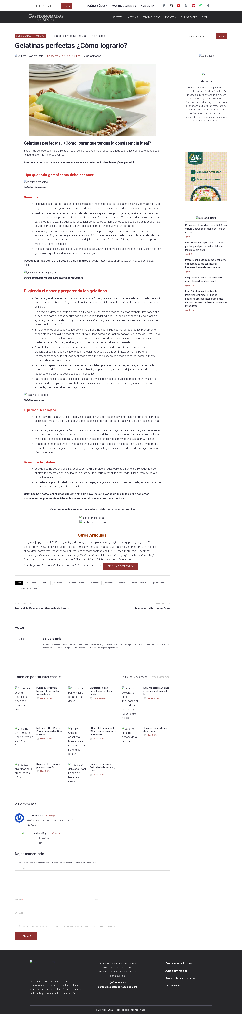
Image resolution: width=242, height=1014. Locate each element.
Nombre (19, 900)
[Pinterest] (193, 5)
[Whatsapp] (201, 5)
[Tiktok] (208, 5)
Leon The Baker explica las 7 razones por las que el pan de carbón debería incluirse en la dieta (204, 246)
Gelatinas (58, 583)
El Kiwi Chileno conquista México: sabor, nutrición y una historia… (103, 731)
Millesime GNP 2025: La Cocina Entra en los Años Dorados (49, 731)
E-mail (97, 900)
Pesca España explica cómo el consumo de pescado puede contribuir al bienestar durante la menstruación (206, 264)
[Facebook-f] (164, 5)
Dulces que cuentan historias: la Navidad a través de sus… (47, 691)
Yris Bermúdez (35, 815)
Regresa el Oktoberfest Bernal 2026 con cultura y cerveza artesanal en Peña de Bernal (206, 229)
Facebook (100, 522)
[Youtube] (178, 5)
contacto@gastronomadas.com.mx (117, 987)
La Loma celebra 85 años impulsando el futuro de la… (156, 691)
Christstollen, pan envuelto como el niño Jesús (101, 691)
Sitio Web (19, 913)
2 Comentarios (92, 56)
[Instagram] (171, 5)
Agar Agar (31, 583)
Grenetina (109, 583)
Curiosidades (23, 36)
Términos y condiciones (178, 963)
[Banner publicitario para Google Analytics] (206, 176)
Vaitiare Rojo (36, 56)
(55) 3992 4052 (118, 982)
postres (122, 583)
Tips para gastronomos (27, 588)
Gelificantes (95, 583)
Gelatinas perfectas (76, 583)
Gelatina (45, 583)
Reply (33, 825)
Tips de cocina (158, 583)
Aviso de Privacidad (176, 970)
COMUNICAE (210, 218)
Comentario (20, 868)
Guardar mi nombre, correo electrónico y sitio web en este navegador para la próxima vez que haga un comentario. (66, 926)
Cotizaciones (172, 985)
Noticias (39, 36)
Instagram (100, 517)
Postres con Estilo (138, 583)
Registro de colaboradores (180, 978)
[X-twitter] (186, 5)
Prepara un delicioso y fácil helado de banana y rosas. (102, 767)
